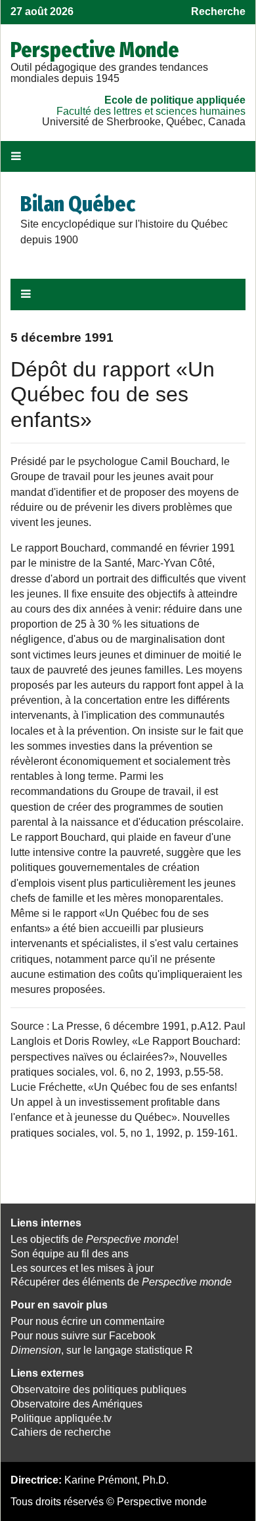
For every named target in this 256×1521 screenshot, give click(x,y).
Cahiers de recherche (61, 1432)
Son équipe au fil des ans (70, 1253)
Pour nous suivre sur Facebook (83, 1335)
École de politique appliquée (174, 100)
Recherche (218, 11)
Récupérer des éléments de (121, 1282)
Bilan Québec (77, 204)
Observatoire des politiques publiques (98, 1389)
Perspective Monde (95, 49)
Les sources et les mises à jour (82, 1268)
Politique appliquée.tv (61, 1418)
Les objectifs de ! (95, 1239)
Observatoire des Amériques (76, 1403)
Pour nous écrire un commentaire (88, 1321)
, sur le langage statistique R (102, 1350)
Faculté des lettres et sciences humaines (150, 111)
